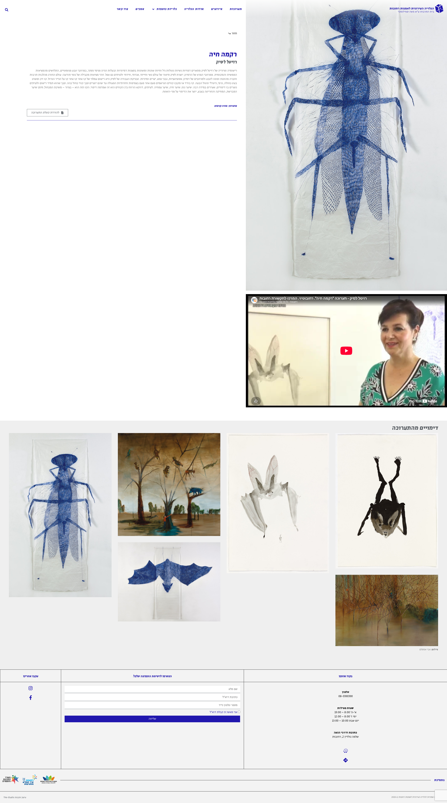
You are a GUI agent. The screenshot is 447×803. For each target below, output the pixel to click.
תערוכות (236, 9)
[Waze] (345, 750)
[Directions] (345, 760)
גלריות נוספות (167, 9)
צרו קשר (122, 9)
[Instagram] (30, 688)
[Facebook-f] (30, 697)
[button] (6, 10)
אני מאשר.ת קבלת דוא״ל (223, 712)
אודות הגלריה (194, 9)
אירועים (216, 9)
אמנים (139, 9)
